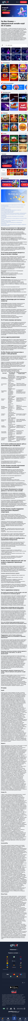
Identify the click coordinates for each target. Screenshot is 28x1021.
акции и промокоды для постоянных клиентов (11, 210)
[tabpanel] (14, 11)
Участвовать (7, 165)
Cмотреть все (22, 92)
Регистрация (23, 2)
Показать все (5, 969)
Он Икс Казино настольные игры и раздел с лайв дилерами (13, 213)
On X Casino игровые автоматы (7, 211)
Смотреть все (22, 62)
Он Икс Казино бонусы (6, 209)
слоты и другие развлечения (7, 212)
